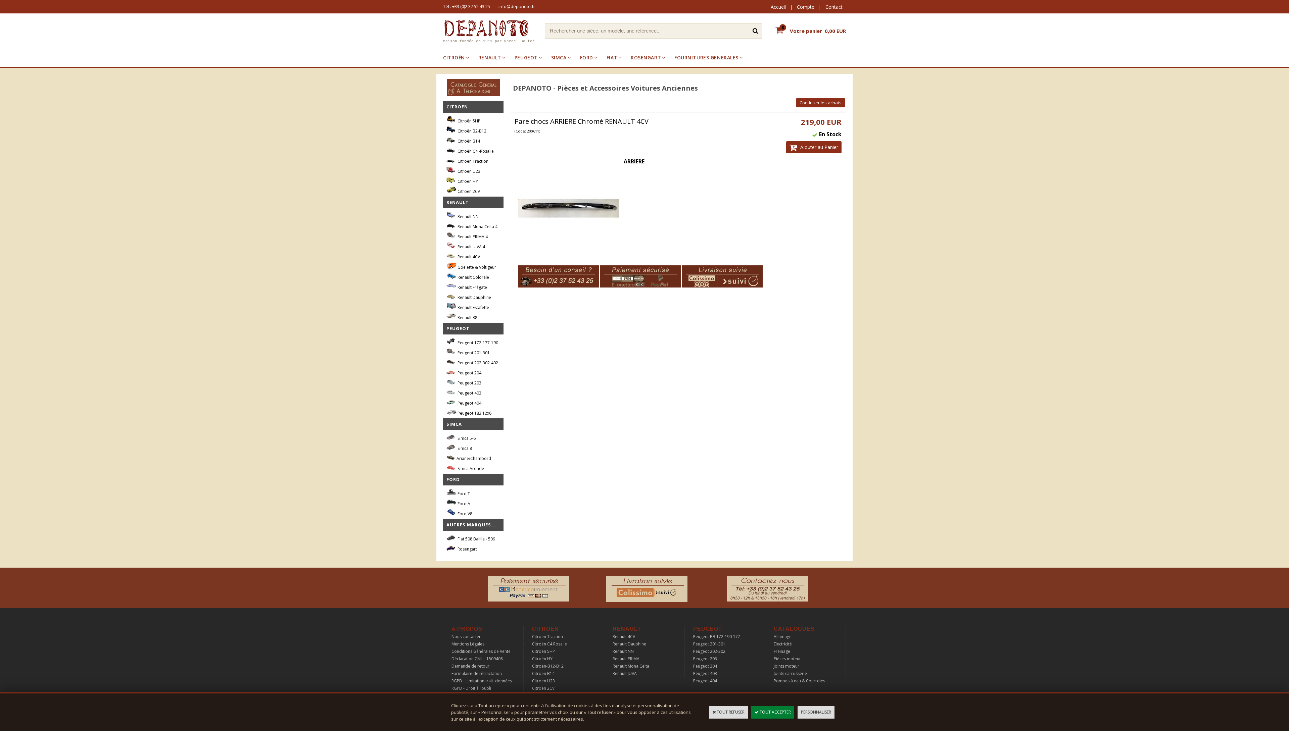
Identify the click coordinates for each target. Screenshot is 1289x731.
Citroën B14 (468, 141)
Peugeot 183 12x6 (474, 413)
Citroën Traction (472, 161)
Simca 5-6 (466, 438)
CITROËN (454, 57)
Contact (834, 7)
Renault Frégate (472, 287)
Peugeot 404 (469, 403)
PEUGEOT (526, 57)
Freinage (782, 651)
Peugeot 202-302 (709, 651)
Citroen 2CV (543, 688)
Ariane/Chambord (474, 458)
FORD (586, 57)
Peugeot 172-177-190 (477, 343)
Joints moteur (786, 666)
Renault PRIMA (626, 659)
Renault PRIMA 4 (472, 237)
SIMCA (559, 57)
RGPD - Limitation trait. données (481, 681)
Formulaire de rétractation (476, 673)
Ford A (463, 504)
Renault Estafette (473, 307)
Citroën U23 (468, 171)
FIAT (612, 57)
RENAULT (489, 57)
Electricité (783, 644)
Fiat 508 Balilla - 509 (476, 539)
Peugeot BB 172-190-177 (716, 636)
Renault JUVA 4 (471, 247)
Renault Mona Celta (631, 666)
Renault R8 (467, 317)
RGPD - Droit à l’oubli (471, 688)
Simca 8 (464, 448)
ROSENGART (646, 57)
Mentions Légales (467, 644)
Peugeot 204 (469, 373)
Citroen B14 (543, 673)
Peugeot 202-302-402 (477, 363)
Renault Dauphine (474, 297)
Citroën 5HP (468, 121)
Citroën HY (467, 181)
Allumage (783, 636)
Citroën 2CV (468, 191)
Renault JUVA (625, 673)
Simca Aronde (470, 468)
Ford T (463, 494)
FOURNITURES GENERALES (706, 57)
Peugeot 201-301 (473, 353)
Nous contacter (466, 636)
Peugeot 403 (469, 393)
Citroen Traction (547, 636)
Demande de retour (470, 666)
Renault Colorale (473, 277)
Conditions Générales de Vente (481, 651)
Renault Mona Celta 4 (477, 226)
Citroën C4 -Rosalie (475, 151)
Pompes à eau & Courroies (799, 681)
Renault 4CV (468, 257)
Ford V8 (464, 514)
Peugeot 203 (469, 383)
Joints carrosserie (790, 673)
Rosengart (467, 549)
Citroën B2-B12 (471, 131)
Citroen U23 (543, 681)
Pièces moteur (787, 659)
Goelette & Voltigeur (476, 267)
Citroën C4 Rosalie (549, 644)
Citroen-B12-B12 (548, 666)
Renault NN (468, 216)
